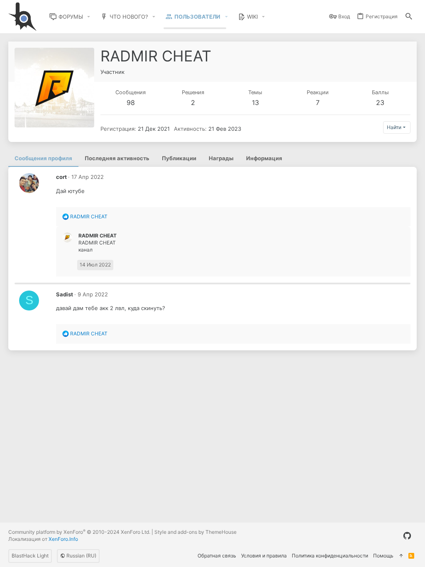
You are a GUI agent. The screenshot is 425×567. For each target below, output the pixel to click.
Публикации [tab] (179, 158)
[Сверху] (401, 556)
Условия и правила (264, 555)
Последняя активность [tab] (117, 158)
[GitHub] (407, 535)
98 (131, 102)
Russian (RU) (80, 555)
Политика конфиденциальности (330, 555)
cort (61, 177)
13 (255, 102)
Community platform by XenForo (79, 532)
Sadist (64, 294)
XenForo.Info (63, 539)
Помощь (383, 555)
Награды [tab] (221, 158)
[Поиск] (409, 17)
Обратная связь (217, 555)
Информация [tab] (264, 158)
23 (380, 102)
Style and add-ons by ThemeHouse (195, 532)
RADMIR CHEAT (97, 235)
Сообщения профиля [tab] (43, 158)
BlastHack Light (30, 555)
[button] (89, 16)
